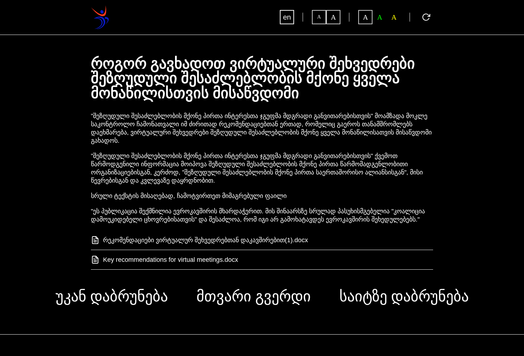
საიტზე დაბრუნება (404, 296)
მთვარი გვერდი (253, 296)
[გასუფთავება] (426, 17)
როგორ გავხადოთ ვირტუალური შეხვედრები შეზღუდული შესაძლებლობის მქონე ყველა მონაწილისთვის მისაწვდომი (253, 78)
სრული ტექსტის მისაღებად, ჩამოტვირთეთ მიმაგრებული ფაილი (189, 195)
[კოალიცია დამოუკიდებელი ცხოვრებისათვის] (100, 9)
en (287, 17)
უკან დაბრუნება (112, 296)
